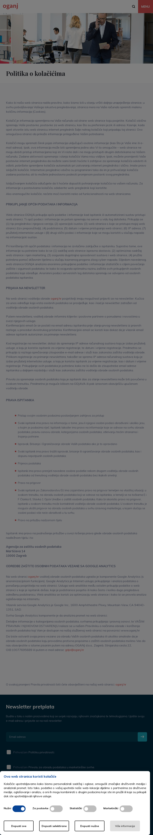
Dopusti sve (18, 826)
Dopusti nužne (89, 826)
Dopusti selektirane (54, 826)
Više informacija (125, 826)
